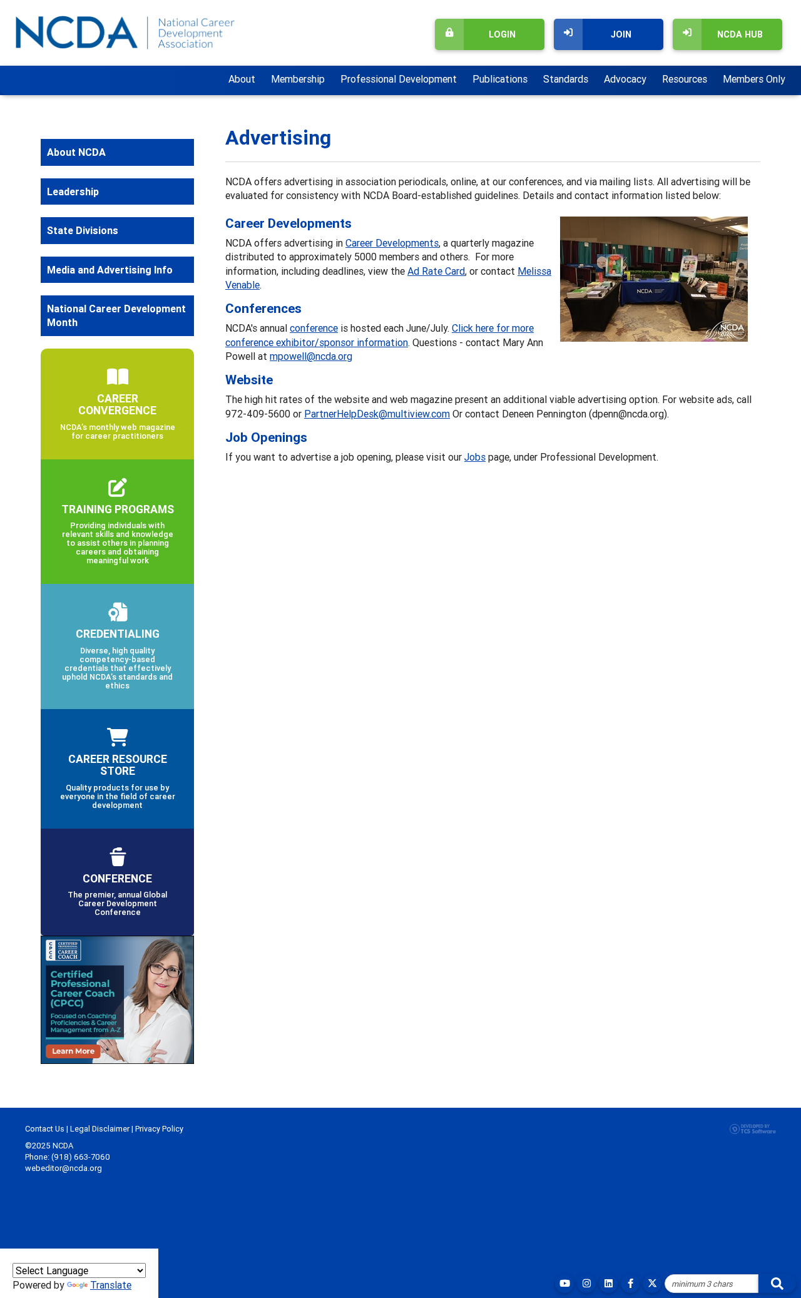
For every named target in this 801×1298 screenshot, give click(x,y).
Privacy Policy (159, 1128)
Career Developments (392, 243)
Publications (500, 79)
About (241, 79)
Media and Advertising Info (110, 269)
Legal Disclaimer (100, 1128)
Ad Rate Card (436, 271)
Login (502, 34)
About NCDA (76, 152)
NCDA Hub (740, 34)
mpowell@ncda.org (311, 356)
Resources (684, 79)
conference (314, 328)
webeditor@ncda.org (63, 1168)
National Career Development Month (116, 315)
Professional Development (398, 79)
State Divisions (82, 230)
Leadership (73, 191)
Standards (565, 79)
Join (621, 34)
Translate (110, 1285)
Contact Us (44, 1128)
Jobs (475, 457)
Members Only (754, 79)
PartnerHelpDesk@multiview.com (377, 413)
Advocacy (625, 79)
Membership (298, 79)
